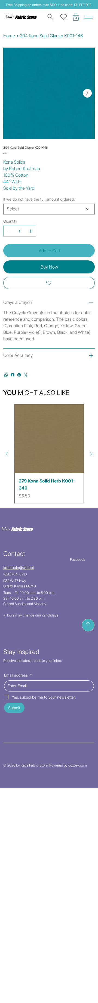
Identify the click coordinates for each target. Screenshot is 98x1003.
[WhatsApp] (6, 375)
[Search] (49, 17)
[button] (76, 17)
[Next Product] (91, 454)
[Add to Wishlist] (49, 283)
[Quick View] (49, 438)
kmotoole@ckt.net (18, 567)
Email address (18, 675)
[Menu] (88, 17)
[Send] (88, 625)
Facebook (77, 559)
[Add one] (30, 231)
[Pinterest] (19, 375)
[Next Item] (87, 93)
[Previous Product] (6, 454)
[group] (49, 454)
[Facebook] (12, 375)
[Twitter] (25, 375)
